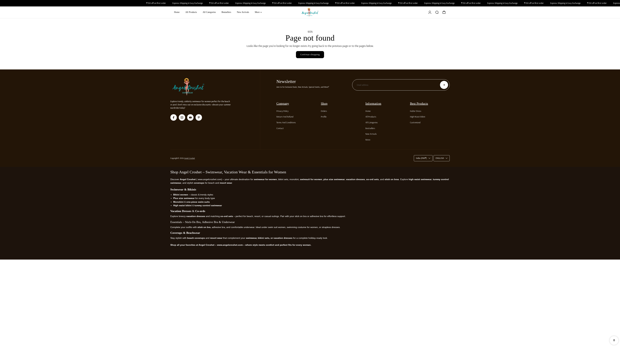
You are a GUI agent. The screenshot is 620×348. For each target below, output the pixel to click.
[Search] (437, 12)
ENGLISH (440, 158)
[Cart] (444, 12)
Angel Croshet (189, 158)
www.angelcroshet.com (209, 179)
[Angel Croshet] (310, 12)
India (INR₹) (421, 158)
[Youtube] (190, 117)
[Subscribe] (444, 85)
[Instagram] (182, 117)
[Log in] (430, 12)
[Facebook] (173, 117)
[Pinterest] (199, 117)
